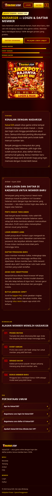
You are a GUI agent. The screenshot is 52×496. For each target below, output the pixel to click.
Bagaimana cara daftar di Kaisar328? (26, 421)
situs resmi (17, 301)
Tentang (5, 464)
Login (28, 5)
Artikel (4, 467)
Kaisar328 (10, 18)
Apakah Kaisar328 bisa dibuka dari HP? (26, 428)
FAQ (3, 470)
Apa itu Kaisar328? (26, 406)
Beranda (5, 461)
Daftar (38, 5)
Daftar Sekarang (12, 41)
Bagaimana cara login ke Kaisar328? (26, 413)
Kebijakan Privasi (7, 492)
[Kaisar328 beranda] (13, 5)
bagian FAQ (17, 295)
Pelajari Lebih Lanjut (37, 41)
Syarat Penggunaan (21, 492)
